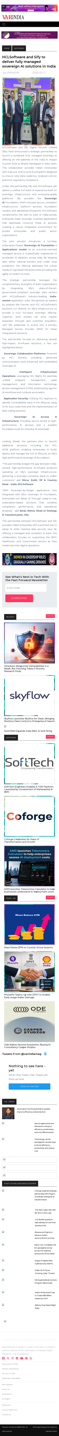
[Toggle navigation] (4, 24)
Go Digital (6, 1399)
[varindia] (32, 1359)
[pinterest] (27, 1359)
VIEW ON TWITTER (29, 1086)
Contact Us (6, 1415)
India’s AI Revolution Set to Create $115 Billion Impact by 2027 (45, 1295)
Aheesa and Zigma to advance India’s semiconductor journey (44, 1235)
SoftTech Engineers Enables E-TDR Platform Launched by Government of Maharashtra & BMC (29, 789)
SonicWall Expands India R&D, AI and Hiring (28, 731)
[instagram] (13, 1359)
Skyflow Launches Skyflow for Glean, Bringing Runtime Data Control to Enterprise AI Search (29, 719)
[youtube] (22, 1359)
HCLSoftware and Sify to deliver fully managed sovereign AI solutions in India (29, 61)
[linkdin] (18, 1359)
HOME (6, 48)
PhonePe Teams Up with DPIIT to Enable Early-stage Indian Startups (27, 996)
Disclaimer (6, 1405)
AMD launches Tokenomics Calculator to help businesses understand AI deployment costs (29, 890)
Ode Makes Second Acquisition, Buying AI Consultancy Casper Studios (27, 1046)
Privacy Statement (9, 1410)
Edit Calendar (7, 1384)
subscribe (19, 598)
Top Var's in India (8, 1373)
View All (50, 616)
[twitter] (9, 1359)
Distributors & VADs (10, 1364)
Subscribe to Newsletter (11, 1378)
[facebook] (4, 1359)
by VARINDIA (11, 72)
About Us (5, 1389)
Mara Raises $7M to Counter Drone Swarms (28, 947)
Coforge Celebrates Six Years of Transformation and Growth (21, 840)
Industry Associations (10, 1369)
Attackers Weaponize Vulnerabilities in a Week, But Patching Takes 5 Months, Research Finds (26, 669)
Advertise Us (7, 1394)
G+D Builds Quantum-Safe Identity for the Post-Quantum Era (45, 1222)
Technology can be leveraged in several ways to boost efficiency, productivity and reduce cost (45, 1145)
